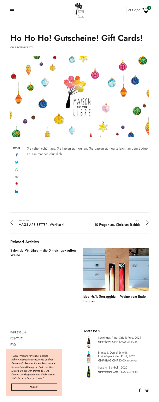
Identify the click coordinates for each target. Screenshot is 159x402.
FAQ (13, 344)
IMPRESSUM (18, 332)
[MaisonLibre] (79, 10)
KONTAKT (16, 338)
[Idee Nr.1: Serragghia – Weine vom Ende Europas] (116, 269)
